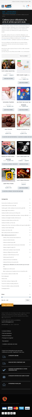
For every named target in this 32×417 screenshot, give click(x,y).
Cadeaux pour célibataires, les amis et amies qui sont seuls (16, 264)
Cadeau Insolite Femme (8, 242)
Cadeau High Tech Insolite (7, 210)
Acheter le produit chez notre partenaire (13, 164)
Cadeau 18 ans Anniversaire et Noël (11, 237)
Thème (3, 278)
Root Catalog (4, 276)
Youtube (11, 413)
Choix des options (8, 78)
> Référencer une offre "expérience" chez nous (13, 352)
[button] (3, 6)
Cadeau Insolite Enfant (8, 240)
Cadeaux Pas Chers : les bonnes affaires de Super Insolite (14, 225)
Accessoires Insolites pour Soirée (9, 203)
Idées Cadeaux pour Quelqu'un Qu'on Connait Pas (14, 271)
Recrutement (5, 341)
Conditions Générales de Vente (9, 344)
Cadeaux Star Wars (6, 230)
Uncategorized (5, 288)
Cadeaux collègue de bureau (9, 252)
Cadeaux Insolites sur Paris (8, 222)
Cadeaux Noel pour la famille (9, 259)
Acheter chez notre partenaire (10, 136)
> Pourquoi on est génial (7, 338)
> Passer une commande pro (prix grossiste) (12, 350)
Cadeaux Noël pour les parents (10, 262)
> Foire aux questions (7, 333)
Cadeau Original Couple (8, 247)
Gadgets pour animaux (8, 268)
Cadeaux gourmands (7, 257)
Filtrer (27, 300)
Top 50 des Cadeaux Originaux (8, 281)
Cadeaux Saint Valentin (7, 227)
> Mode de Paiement (6, 335)
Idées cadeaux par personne (8, 235)
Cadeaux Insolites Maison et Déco (9, 220)
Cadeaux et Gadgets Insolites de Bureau (10, 217)
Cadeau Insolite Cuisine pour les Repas (10, 213)
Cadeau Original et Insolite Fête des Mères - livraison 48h (14, 215)
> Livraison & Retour (6, 331)
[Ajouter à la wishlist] (12, 62)
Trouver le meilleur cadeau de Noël (9, 286)
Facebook (3, 413)
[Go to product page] (8, 64)
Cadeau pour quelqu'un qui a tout (10, 249)
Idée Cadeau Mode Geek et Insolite (9, 232)
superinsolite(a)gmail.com (8, 322)
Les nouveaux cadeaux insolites (9, 273)
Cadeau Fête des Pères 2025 (8, 205)
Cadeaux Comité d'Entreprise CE (10, 254)
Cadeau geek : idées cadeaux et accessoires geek (13, 208)
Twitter (6, 413)
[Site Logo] (9, 6)
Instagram (14, 413)
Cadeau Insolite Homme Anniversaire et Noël (13, 245)
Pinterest (8, 413)
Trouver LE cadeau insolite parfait (9, 283)
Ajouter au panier (23, 82)
